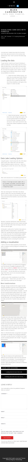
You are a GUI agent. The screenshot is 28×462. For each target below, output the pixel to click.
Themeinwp (18, 459)
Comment (4, 393)
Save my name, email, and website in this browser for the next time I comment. (12, 432)
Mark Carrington (14, 11)
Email (3, 417)
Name (3, 411)
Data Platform (14, 368)
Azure (8, 368)
